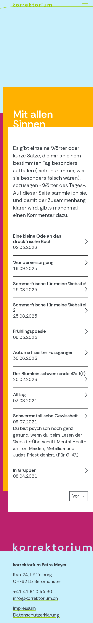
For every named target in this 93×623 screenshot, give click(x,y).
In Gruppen (25, 470)
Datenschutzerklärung (36, 615)
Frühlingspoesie (29, 331)
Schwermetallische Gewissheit (45, 416)
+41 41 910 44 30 (32, 592)
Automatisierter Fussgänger (43, 352)
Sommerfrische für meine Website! (49, 284)
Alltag (19, 395)
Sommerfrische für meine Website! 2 (49, 307)
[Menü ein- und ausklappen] (86, 4)
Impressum (24, 608)
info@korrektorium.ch (35, 598)
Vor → (78, 496)
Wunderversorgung (33, 262)
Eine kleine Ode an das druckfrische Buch (37, 238)
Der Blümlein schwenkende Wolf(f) (49, 374)
